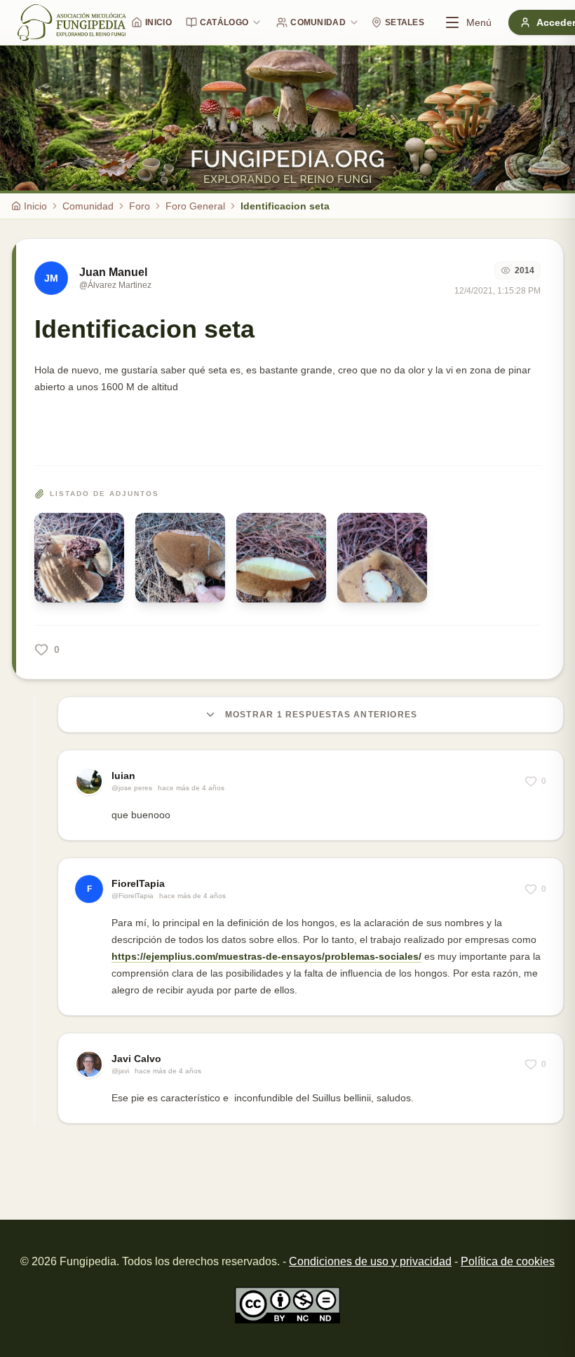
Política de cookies (508, 1261)
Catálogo (224, 22)
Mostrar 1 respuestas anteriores (321, 714)
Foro (139, 206)
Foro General (195, 206)
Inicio (158, 22)
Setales (404, 22)
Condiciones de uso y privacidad (370, 1261)
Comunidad (318, 22)
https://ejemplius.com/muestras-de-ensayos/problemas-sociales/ (266, 956)
